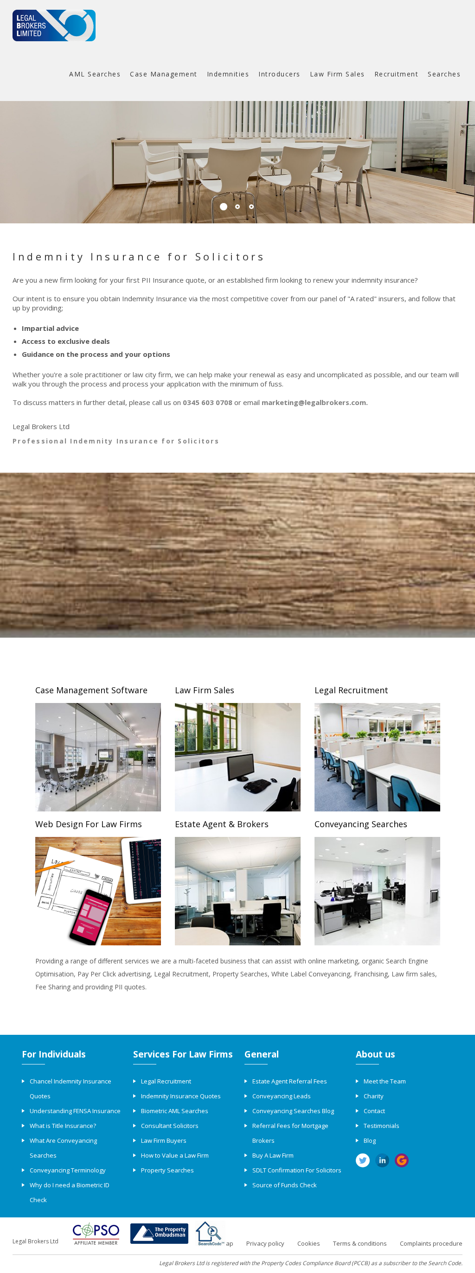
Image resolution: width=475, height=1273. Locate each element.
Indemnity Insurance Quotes (181, 1096)
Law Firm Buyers (163, 1140)
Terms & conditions (360, 1243)
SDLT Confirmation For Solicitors (296, 1170)
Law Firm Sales (337, 74)
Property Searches (167, 1170)
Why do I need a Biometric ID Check (69, 1192)
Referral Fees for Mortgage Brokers (290, 1133)
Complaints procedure (431, 1243)
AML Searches (95, 74)
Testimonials (381, 1125)
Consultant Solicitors (170, 1125)
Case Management (164, 74)
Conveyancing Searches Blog (293, 1111)
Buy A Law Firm (273, 1155)
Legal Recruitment (166, 1081)
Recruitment (396, 74)
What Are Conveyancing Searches (63, 1147)
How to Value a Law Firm (175, 1155)
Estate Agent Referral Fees (289, 1081)
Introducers (279, 74)
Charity (374, 1096)
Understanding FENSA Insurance (75, 1111)
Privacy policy (265, 1243)
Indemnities (228, 74)
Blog (370, 1140)
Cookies (308, 1243)
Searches (444, 74)
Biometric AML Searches (174, 1111)
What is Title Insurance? (63, 1125)
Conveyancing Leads (281, 1096)
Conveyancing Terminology (68, 1170)
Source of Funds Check (284, 1185)
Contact (374, 1111)
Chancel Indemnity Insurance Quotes (70, 1088)
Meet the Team (385, 1081)
